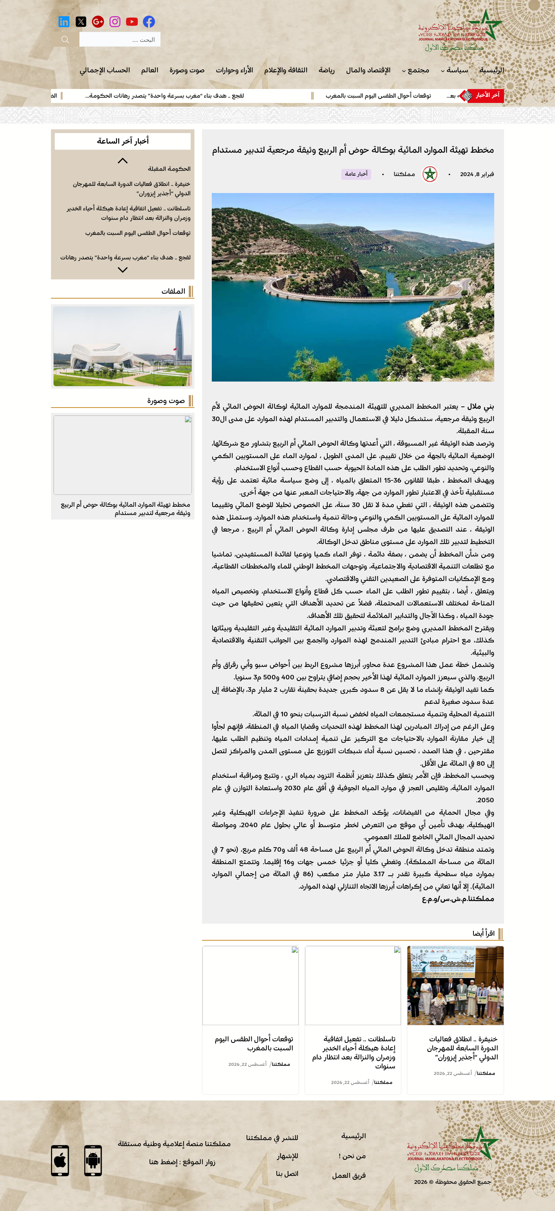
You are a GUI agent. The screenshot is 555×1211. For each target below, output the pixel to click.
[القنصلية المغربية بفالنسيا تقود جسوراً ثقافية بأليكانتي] (123, 421)
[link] (372, 95)
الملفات (173, 291)
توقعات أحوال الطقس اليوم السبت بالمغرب (411, 96)
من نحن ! (352, 1156)
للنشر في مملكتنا (272, 1138)
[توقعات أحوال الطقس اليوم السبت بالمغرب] (250, 952)
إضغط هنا (163, 1162)
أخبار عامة (356, 174)
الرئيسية (353, 1136)
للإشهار (287, 1156)
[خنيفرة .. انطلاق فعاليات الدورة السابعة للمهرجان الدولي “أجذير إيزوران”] (455, 952)
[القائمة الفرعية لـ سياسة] (443, 71)
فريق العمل (349, 1175)
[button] (122, 159)
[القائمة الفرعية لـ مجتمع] (404, 71)
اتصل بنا (287, 1173)
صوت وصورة (166, 401)
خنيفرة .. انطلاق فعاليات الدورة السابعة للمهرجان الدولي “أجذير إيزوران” (462, 1048)
